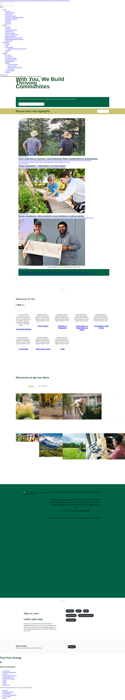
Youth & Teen (8, 23)
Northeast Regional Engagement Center (17, 48)
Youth (62, 349)
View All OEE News (103, 111)
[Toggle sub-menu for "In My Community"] (13, 47)
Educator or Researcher (10, 15)
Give (6, 74)
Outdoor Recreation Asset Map (15, 67)
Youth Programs (9, 41)
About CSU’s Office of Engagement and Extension (31, 104)
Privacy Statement (7, 696)
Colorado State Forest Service (10, 675)
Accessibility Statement (8, 691)
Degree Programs (9, 31)
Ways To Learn (6, 42)
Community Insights (9, 70)
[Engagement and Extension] (39, 0)
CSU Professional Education (9, 672)
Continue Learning (95, 423)
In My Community (9, 47)
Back (1, 7)
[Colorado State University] (3, 662)
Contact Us (7, 72)
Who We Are (8, 55)
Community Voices (12, 66)
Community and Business (11, 30)
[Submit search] (12, 2)
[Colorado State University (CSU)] (6, 0)
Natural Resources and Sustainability (13, 37)
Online (6, 51)
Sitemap (4, 698)
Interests (4, 25)
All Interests (8, 26)
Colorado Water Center (8, 677)
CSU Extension (6, 671)
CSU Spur (5, 674)
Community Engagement (11, 59)
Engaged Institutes (9, 61)
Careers (4, 683)
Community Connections (11, 58)
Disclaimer (5, 690)
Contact (4, 680)
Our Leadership (8, 56)
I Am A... (4, 9)
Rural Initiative (11, 69)
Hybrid (6, 45)
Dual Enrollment (71, 620)
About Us (5, 53)
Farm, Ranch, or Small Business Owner (14, 17)
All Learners (8, 11)
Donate (42, 461)
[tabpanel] (62, 434)
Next (64, 392)
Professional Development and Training (14, 39)
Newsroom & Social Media (9, 678)
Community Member (10, 12)
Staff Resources (6, 685)
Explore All (7, 44)
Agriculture (7, 28)
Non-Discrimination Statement (9, 695)
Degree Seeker (8, 14)
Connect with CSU (72, 423)
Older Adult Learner (43, 349)
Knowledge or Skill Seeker (11, 19)
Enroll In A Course (95, 463)
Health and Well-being (10, 36)
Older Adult (7, 22)
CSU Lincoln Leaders (13, 64)
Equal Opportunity (7, 693)
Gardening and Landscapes (11, 34)
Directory (5, 682)
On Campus (8, 50)
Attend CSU (21, 423)
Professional (8, 20)
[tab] (31, 386)
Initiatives (7, 62)
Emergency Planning (10, 33)
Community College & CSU (86, 615)
